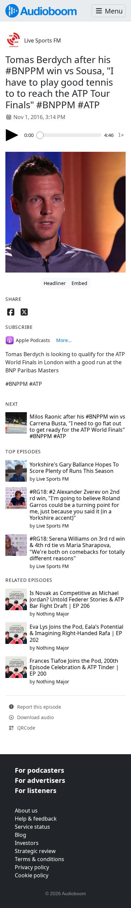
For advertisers (40, 780)
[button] (109, 11)
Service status (32, 826)
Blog (20, 835)
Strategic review (35, 851)
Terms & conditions (39, 859)
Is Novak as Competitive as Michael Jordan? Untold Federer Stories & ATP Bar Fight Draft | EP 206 (77, 599)
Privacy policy (32, 867)
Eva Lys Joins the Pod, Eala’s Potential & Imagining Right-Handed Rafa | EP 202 (76, 633)
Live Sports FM (42, 40)
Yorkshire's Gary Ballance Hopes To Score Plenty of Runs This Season (74, 468)
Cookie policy (31, 875)
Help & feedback (36, 818)
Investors (27, 843)
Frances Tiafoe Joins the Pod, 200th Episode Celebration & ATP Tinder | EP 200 (74, 667)
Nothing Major (52, 614)
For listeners (35, 790)
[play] (12, 135)
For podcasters (39, 770)
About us (26, 810)
